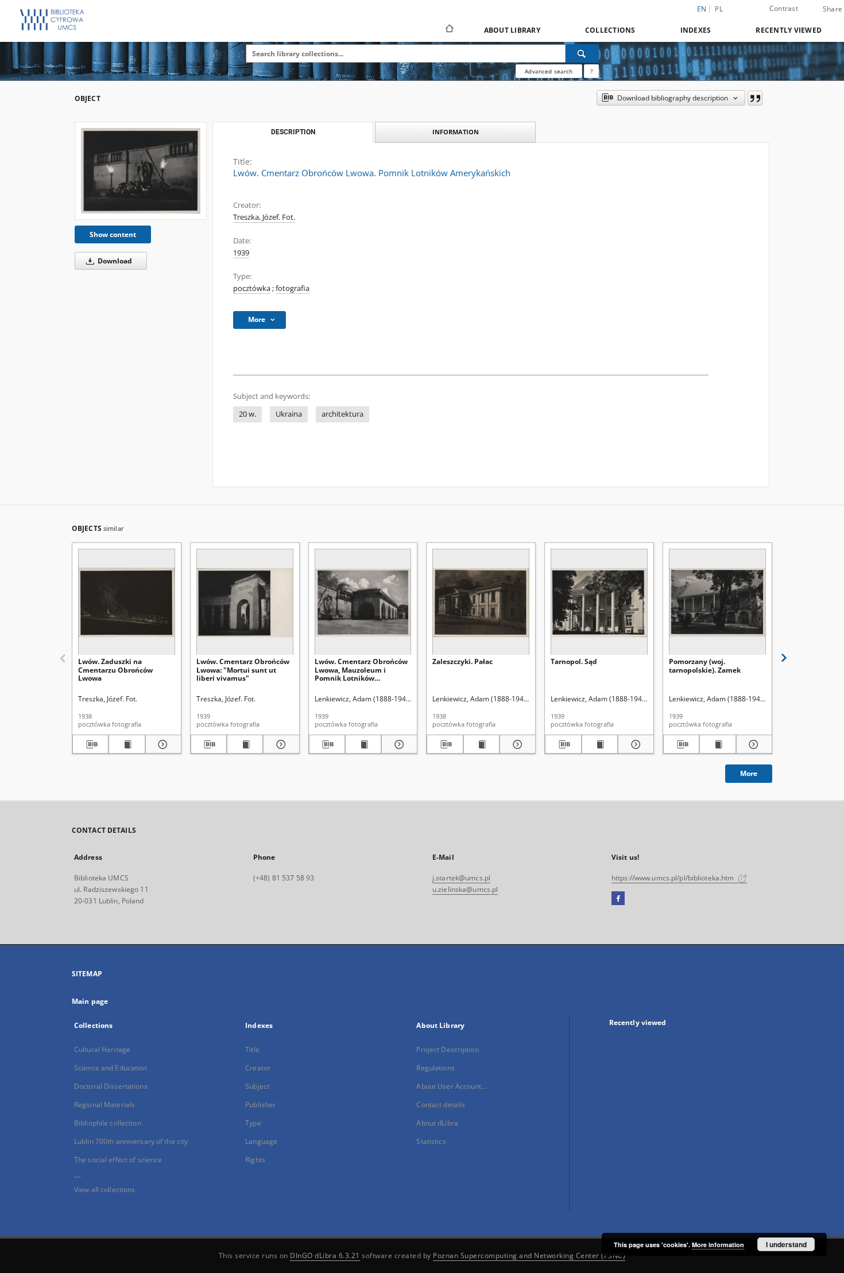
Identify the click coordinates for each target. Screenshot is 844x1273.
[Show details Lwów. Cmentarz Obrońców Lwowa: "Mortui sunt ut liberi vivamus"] (279, 744)
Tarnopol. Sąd (574, 661)
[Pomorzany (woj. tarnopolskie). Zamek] (717, 602)
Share (832, 9)
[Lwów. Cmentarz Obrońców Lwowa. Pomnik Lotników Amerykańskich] (140, 171)
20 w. (247, 414)
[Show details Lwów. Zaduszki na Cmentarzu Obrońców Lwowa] (161, 744)
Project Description (447, 1049)
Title (252, 1049)
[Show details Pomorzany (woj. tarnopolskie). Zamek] (752, 744)
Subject (257, 1086)
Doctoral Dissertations (111, 1086)
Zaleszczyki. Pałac (462, 661)
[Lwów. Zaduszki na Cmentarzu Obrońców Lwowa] (127, 602)
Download (114, 261)
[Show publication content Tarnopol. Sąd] (599, 744)
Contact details (440, 1104)
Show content (113, 234)
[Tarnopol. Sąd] (599, 602)
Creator (257, 1068)
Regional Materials (104, 1104)
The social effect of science (118, 1160)
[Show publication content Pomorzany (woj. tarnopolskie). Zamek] (717, 744)
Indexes (695, 30)
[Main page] (449, 29)
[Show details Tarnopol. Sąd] (634, 744)
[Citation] (755, 98)
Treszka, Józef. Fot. (264, 217)
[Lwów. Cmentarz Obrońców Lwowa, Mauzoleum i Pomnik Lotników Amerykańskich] (363, 602)
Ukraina (289, 414)
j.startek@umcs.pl (461, 878)
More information (718, 1244)
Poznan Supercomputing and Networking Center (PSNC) (529, 1255)
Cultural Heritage (102, 1049)
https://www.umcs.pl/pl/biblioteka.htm (673, 878)
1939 (241, 253)
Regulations (435, 1068)
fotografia (292, 288)
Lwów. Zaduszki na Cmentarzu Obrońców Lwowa (115, 669)
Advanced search (548, 71)
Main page (90, 1001)
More (748, 773)
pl (719, 9)
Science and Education (111, 1068)
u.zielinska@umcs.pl (465, 889)
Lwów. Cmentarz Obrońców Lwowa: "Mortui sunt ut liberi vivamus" (242, 669)
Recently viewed (789, 30)
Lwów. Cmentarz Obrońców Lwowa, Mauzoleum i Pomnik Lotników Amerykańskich (361, 669)
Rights (255, 1160)
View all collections (104, 1189)
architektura (342, 414)
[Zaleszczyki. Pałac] (481, 602)
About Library (512, 30)
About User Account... (451, 1086)
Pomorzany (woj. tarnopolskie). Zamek (705, 665)
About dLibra (437, 1123)
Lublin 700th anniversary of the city (131, 1141)
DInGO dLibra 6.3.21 (325, 1255)
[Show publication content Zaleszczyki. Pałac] (481, 744)
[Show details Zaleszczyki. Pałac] (515, 744)
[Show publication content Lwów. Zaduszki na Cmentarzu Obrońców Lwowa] (126, 744)
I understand (786, 1244)
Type (253, 1123)
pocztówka (251, 288)
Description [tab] (293, 132)
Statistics (431, 1141)
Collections (610, 30)
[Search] (582, 53)
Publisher (260, 1104)
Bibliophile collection (107, 1123)
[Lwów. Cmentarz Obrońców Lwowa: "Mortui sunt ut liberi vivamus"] (245, 602)
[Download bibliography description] (90, 744)
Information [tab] (455, 131)
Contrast (783, 8)
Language (261, 1141)
